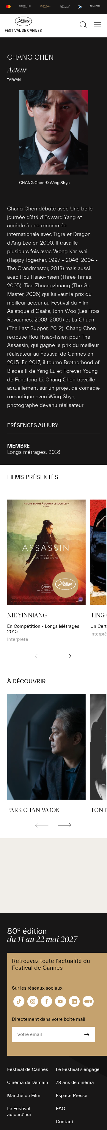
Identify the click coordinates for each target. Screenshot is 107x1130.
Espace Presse (71, 1095)
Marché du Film (23, 1095)
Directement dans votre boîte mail (48, 1019)
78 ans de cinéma (75, 1082)
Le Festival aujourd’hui (19, 1111)
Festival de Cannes (27, 1069)
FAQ (60, 1108)
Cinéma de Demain (27, 1082)
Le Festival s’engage (78, 1069)
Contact (64, 1121)
